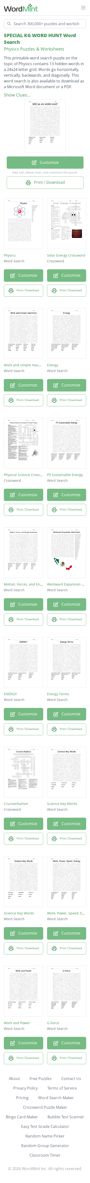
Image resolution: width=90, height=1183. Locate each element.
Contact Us (71, 1078)
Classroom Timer (45, 1155)
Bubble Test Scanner (66, 1117)
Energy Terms (58, 694)
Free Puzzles (41, 1078)
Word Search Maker (56, 1097)
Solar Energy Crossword (66, 255)
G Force (53, 1023)
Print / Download (49, 182)
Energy (52, 365)
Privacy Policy (25, 1088)
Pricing (22, 1097)
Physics (10, 255)
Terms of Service (62, 1088)
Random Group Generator (45, 1145)
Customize (49, 162)
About (14, 1078)
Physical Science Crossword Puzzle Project (37, 474)
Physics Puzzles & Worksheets (34, 49)
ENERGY (10, 694)
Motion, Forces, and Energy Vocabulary (35, 584)
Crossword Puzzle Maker (45, 1107)
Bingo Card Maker (22, 1117)
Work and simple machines (26, 365)
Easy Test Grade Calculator (45, 1126)
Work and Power (17, 1023)
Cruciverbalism (16, 803)
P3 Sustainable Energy (65, 474)
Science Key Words (62, 803)
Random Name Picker (45, 1136)
